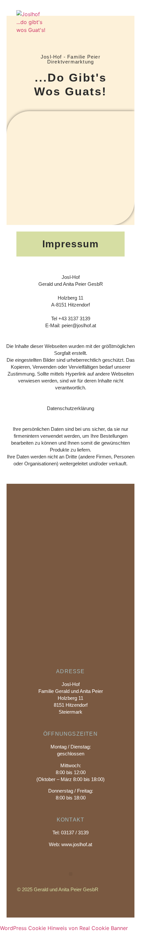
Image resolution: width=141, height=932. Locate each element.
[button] (123, 26)
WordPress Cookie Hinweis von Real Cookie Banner (64, 928)
